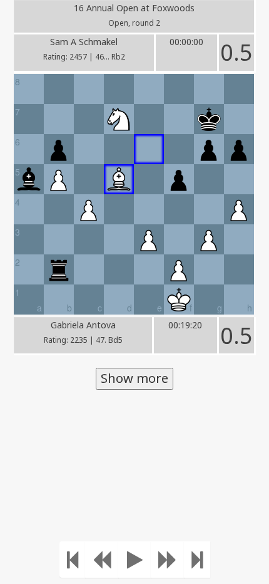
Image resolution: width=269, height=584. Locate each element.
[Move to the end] (197, 559)
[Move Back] (102, 559)
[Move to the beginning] (72, 559)
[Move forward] (168, 559)
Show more (134, 378)
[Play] (134, 559)
